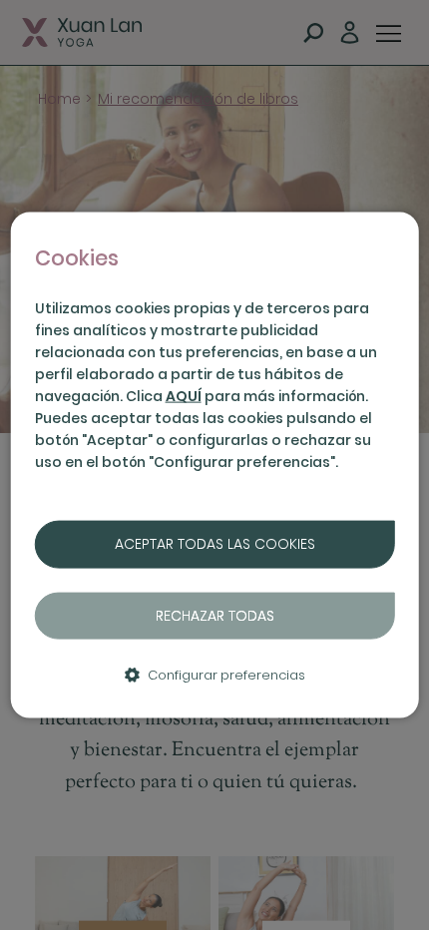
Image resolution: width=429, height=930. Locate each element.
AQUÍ (184, 396)
